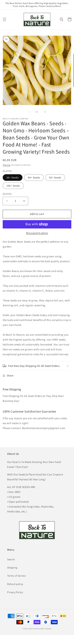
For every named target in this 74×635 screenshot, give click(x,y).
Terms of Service (16, 575)
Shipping (6, 165)
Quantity (7, 193)
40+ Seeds (34, 177)
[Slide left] (29, 112)
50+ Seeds (55, 177)
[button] (4, 19)
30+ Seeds (12, 177)
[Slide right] (45, 112)
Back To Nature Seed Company (40, 629)
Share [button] (10, 375)
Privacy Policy (15, 592)
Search (11, 559)
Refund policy (15, 584)
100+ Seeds (13, 185)
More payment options (37, 233)
